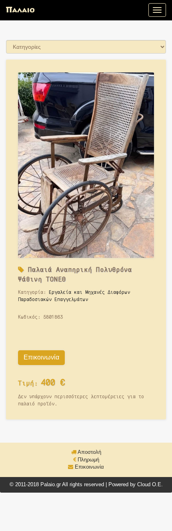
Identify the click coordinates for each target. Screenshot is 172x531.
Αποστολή (88, 452)
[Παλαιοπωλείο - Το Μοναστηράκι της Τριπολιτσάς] (20, 10)
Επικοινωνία (41, 357)
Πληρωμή (87, 460)
